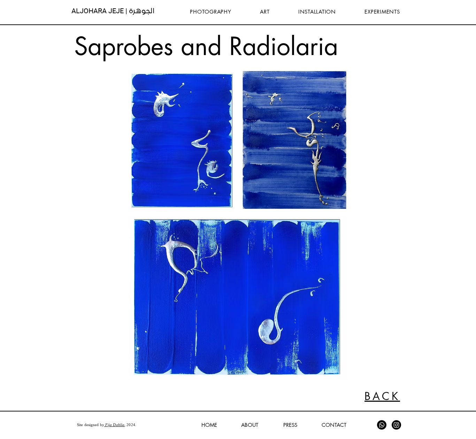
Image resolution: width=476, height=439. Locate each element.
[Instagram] (396, 425)
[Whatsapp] (381, 425)
